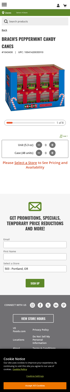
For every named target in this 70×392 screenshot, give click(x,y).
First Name (9, 251)
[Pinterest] (63, 305)
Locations (18, 339)
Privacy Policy (41, 329)
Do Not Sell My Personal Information (41, 340)
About (16, 348)
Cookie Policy (20, 369)
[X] (48, 305)
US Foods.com (19, 329)
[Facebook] (40, 305)
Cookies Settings (35, 376)
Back (4, 30)
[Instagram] (32, 305)
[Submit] (6, 21)
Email (6, 239)
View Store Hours (33, 318)
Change (8, 13)
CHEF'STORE (35, 4)
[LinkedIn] (55, 305)
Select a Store (25, 162)
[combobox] (35, 21)
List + (65, 136)
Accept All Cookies (35, 385)
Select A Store (22, 13)
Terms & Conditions (44, 348)
